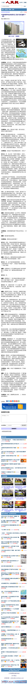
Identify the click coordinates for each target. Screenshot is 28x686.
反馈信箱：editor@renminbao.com (14, 678)
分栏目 (6, 9)
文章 (13, 9)
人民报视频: (4, 476)
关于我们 (14, 675)
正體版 (25, 2)
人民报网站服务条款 (14, 673)
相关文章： (4, 437)
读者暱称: (3, 425)
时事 (10, 9)
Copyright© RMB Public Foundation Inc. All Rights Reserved (14, 670)
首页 (2, 9)
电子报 (21, 2)
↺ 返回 (3, 2)
